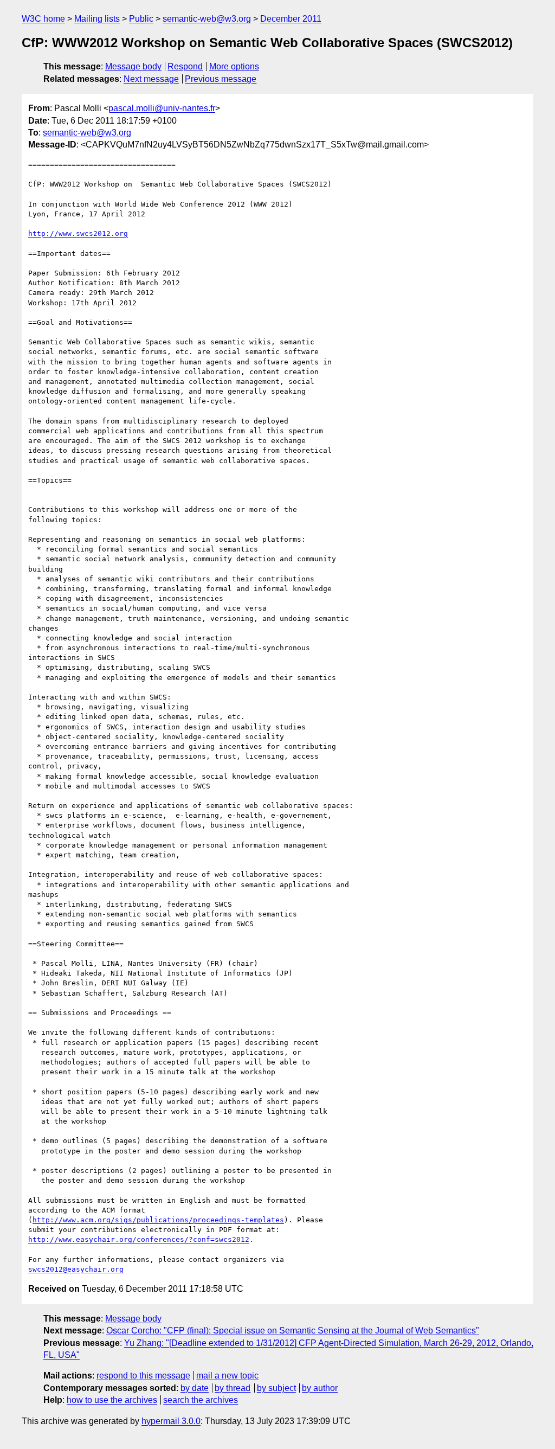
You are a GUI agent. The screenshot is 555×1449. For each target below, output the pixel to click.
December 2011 (290, 18)
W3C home (43, 18)
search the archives (200, 1400)
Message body (133, 66)
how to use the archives (112, 1400)
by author (320, 1388)
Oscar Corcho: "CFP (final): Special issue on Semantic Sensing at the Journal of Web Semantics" (292, 1330)
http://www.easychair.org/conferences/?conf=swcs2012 (138, 1239)
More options (234, 66)
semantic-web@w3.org (207, 18)
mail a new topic (227, 1375)
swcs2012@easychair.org (76, 1269)
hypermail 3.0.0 (171, 1421)
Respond (185, 66)
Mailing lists (97, 18)
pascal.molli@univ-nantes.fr (161, 108)
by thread (232, 1388)
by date (194, 1388)
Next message (151, 79)
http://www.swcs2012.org (78, 233)
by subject (276, 1388)
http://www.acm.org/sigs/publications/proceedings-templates (158, 1220)
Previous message (220, 79)
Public (141, 18)
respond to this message (143, 1375)
